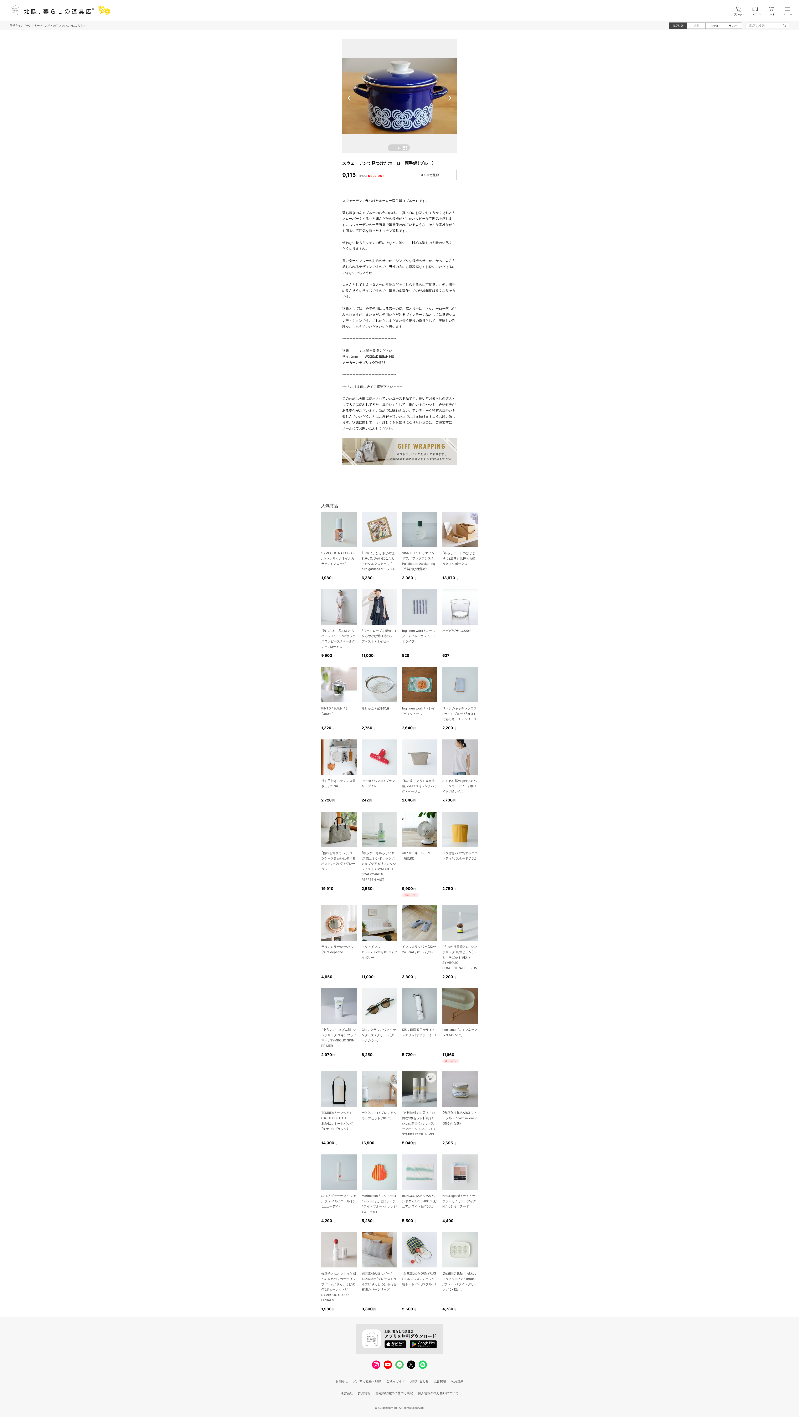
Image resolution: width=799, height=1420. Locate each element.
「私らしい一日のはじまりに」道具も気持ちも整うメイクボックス (458, 558)
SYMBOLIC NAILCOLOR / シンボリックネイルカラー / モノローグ (338, 558)
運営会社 (347, 1393)
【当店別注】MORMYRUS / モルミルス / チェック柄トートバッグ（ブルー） (419, 1278)
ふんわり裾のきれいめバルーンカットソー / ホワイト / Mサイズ (459, 786)
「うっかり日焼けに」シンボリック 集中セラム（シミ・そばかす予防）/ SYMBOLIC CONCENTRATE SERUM (460, 957)
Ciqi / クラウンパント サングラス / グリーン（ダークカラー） (379, 1035)
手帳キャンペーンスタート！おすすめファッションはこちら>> (48, 25)
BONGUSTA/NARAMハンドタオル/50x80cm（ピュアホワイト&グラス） (419, 1201)
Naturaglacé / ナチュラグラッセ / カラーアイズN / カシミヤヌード (459, 1201)
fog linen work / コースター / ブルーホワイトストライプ (419, 636)
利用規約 (457, 1381)
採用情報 (364, 1393)
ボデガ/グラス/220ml (457, 631)
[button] (349, 98)
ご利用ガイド (395, 1381)
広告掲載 (440, 1381)
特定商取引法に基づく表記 (394, 1393)
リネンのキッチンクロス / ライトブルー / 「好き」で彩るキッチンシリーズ (459, 713)
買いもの (738, 14)
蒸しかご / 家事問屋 (375, 708)
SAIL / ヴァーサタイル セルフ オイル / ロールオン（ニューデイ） (338, 1201)
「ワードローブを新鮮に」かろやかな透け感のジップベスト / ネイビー (379, 636)
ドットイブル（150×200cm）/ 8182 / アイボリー (379, 952)
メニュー (787, 14)
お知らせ (342, 1381)
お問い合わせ (419, 1381)
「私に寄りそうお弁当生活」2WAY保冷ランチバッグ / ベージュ (419, 786)
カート (771, 14)
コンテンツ (755, 14)
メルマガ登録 (429, 175)
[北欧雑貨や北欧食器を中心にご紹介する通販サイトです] (58, 10)
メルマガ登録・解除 (367, 1381)
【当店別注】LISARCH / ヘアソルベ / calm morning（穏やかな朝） (460, 1118)
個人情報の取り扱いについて (438, 1393)
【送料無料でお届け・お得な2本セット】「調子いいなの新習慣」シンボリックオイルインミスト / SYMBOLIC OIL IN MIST (419, 1123)
